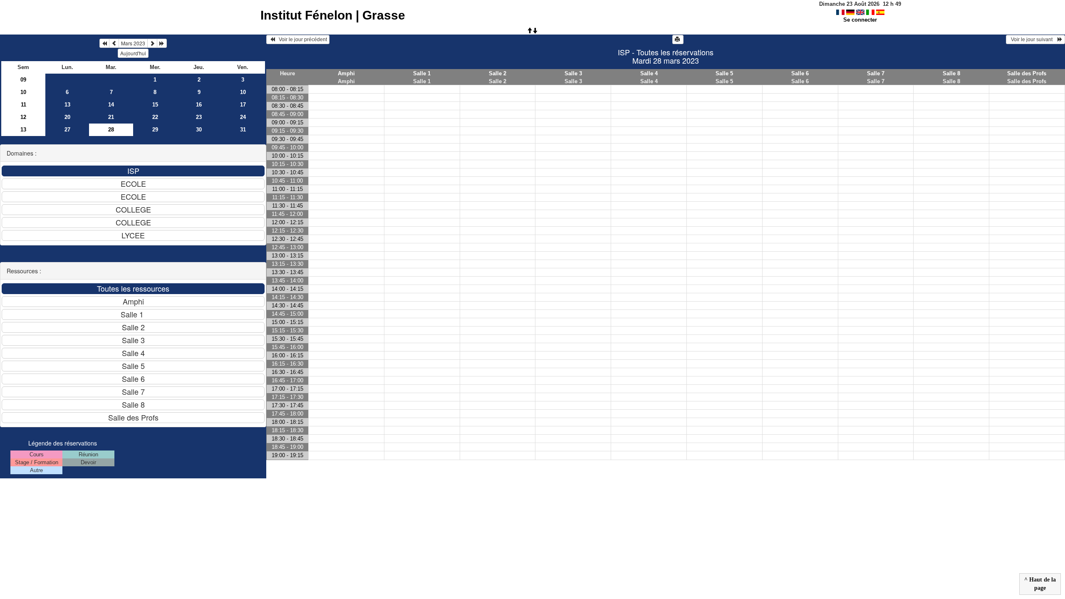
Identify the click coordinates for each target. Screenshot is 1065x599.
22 (155, 117)
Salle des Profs (1026, 73)
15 (155, 104)
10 (23, 92)
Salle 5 (724, 73)
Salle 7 (875, 73)
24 (243, 117)
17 (243, 104)
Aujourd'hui (133, 53)
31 (243, 129)
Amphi (346, 73)
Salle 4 (649, 73)
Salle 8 (951, 73)
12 (23, 117)
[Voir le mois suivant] (152, 43)
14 (111, 104)
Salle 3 (573, 73)
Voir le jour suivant (1033, 39)
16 (199, 104)
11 (23, 104)
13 (67, 104)
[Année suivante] (162, 43)
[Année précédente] (104, 43)
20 (67, 117)
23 (199, 117)
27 (67, 129)
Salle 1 (422, 73)
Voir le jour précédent (301, 39)
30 (199, 129)
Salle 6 (800, 73)
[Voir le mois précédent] (114, 43)
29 (155, 129)
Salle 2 (497, 73)
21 (111, 117)
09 (23, 80)
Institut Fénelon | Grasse (332, 15)
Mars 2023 (133, 43)
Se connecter (860, 20)
